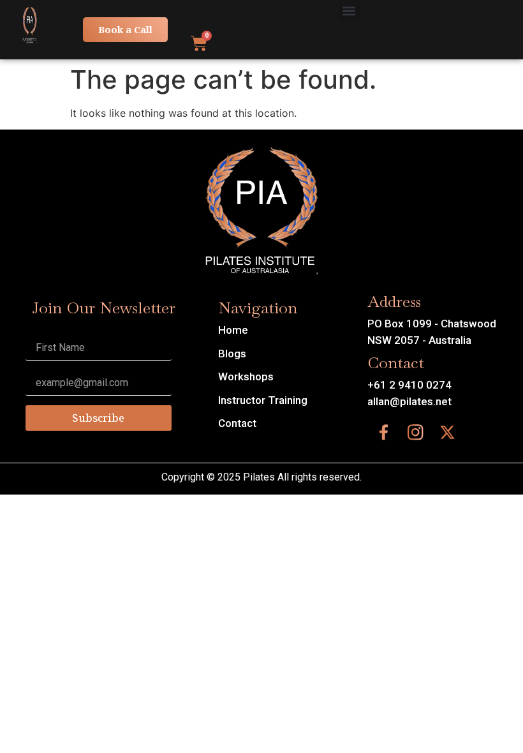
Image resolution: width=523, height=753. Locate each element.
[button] (349, 10)
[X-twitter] (447, 432)
